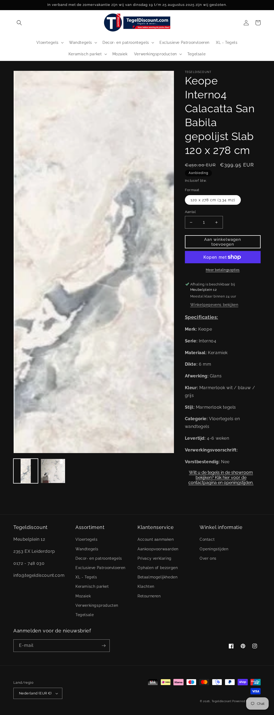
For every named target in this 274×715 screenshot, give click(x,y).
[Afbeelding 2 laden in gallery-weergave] (53, 471)
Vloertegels (86, 539)
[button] (19, 23)
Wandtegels (86, 549)
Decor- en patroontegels (98, 558)
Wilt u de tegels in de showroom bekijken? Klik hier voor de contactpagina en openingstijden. (220, 475)
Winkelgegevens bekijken (214, 305)
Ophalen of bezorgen (158, 568)
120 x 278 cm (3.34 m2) (213, 200)
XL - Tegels (86, 577)
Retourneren (149, 596)
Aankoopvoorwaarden (158, 549)
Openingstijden (214, 549)
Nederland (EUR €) (35, 693)
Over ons (208, 558)
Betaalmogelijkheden (157, 577)
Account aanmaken (156, 539)
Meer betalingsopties (223, 270)
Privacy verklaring (155, 558)
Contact (207, 539)
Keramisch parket (92, 586)
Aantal (190, 212)
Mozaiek (83, 596)
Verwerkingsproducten (96, 605)
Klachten (146, 586)
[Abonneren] (103, 645)
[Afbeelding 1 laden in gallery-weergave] (25, 471)
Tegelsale (84, 615)
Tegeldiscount (221, 701)
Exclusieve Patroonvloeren (100, 568)
